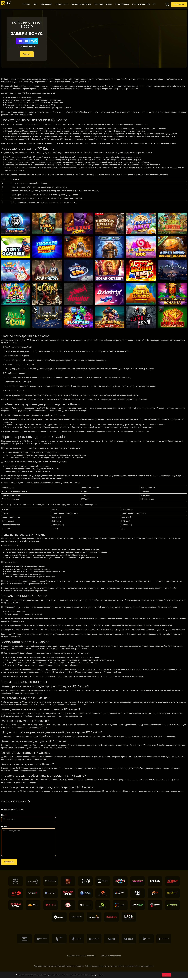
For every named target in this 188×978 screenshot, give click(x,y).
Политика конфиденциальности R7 (81, 956)
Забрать (26, 54)
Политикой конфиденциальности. (92, 975)
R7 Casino (26, 4)
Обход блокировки (122, 4)
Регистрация (179, 4)
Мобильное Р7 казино (103, 4)
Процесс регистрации (141, 4)
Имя (3, 815)
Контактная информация (111, 956)
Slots (35, 4)
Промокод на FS (61, 4)
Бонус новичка (46, 4)
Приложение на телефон (81, 4)
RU (154, 4)
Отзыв (4, 827)
